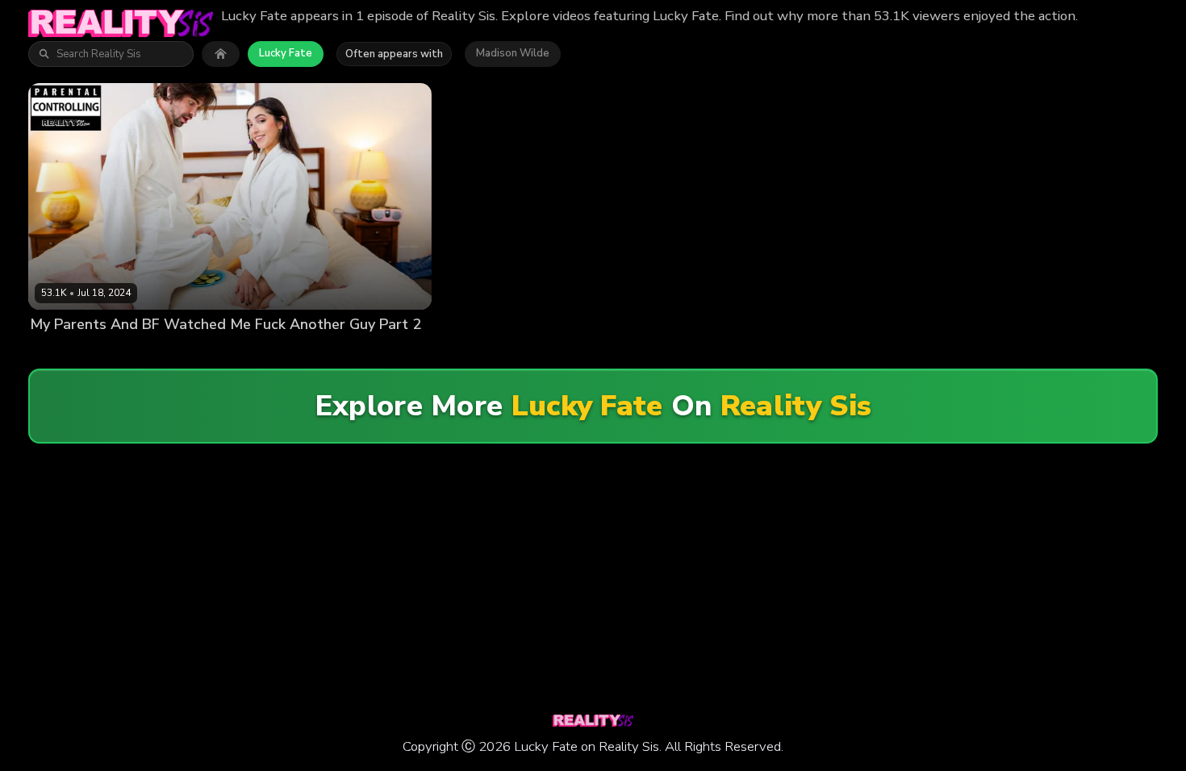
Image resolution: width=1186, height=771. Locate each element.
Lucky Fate (285, 53)
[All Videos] (221, 54)
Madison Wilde (512, 53)
